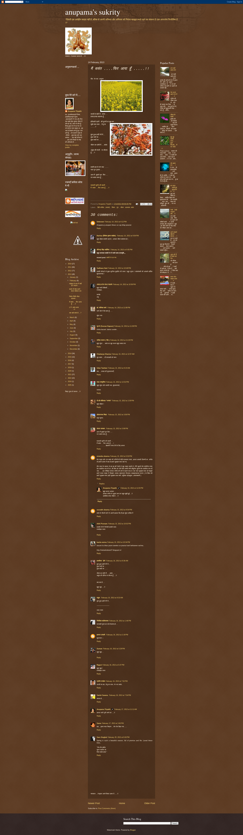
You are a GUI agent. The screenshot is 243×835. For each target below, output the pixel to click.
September (74, 338)
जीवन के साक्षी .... (173, 115)
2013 (70, 274)
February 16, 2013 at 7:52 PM (117, 681)
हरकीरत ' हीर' (101, 561)
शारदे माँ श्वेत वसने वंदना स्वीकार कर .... (75, 291)
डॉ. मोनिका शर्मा (102, 308)
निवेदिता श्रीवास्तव (102, 621)
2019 (70, 367)
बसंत (132, 207)
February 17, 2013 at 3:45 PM (113, 723)
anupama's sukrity (92, 12)
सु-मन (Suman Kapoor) (105, 326)
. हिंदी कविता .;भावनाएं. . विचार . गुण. (107, 207)
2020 (70, 371)
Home (122, 803)
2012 (70, 271)
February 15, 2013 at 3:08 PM (117, 428)
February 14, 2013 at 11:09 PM (125, 326)
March (72, 317)
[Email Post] (137, 204)
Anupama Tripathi (110, 488)
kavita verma (102, 542)
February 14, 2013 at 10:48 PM (119, 268)
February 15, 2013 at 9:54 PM (121, 510)
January (73, 277)
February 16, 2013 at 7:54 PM (120, 695)
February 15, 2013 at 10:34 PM (118, 542)
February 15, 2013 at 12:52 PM (117, 382)
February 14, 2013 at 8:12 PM (116, 222)
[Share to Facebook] (148, 204)
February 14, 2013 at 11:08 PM (119, 308)
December (74, 349)
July (71, 331)
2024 (70, 381)
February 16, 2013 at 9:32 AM (112, 598)
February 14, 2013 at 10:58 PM (124, 284)
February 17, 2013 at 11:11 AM (125, 709)
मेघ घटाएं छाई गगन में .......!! (173, 94)
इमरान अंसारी (101, 635)
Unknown (100, 222)
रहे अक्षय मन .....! (173, 164)
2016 (70, 360)
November (74, 345)
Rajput (99, 665)
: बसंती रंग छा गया (110, 257)
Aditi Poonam (102, 524)
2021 (70, 374)
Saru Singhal (102, 737)
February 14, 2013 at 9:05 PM (121, 250)
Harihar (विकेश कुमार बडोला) (106, 236)
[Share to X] (146, 204)
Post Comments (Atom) (107, 808)
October (73, 342)
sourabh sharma (103, 510)
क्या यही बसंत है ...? (75, 313)
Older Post (149, 803)
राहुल (98, 598)
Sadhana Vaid (102, 268)
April (72, 321)
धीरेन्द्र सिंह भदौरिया (103, 250)
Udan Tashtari (102, 368)
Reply (99, 228)
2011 (70, 267)
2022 (70, 378)
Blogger (133, 830)
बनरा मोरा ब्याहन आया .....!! (173, 279)
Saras (99, 723)
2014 (70, 353)
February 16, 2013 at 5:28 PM (114, 649)
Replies (102, 484)
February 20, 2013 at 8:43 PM (118, 737)
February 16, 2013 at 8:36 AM (117, 561)
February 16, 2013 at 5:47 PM (113, 665)
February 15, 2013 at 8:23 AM (119, 368)
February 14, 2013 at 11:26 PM (121, 340)
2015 (70, 357)
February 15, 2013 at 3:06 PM (119, 415)
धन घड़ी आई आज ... (173, 70)
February (73, 281)
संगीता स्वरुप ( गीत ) (103, 340)
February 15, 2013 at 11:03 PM (132, 488)
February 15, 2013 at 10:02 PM (119, 524)
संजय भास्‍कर (101, 428)
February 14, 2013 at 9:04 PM (128, 236)
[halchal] (74, 223)
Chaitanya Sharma (104, 354)
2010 (70, 264)
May (71, 324)
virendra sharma (103, 456)
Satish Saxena (102, 695)
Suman (99, 649)
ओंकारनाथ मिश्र (102, 415)
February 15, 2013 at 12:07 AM (123, 354)
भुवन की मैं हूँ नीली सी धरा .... (173, 256)
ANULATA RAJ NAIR (104, 284)
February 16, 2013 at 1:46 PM (120, 621)
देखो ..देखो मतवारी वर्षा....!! (173, 212)
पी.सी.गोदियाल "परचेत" (104, 401)
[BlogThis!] (144, 204)
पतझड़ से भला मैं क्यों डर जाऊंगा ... (75, 284)
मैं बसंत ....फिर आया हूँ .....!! (75, 303)
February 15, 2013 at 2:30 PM (123, 401)
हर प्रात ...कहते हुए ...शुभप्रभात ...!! (173, 188)
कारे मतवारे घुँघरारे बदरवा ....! (173, 234)
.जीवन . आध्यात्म (125, 207)
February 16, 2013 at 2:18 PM (117, 635)
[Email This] (141, 204)
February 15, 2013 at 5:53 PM (121, 456)
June (72, 328)
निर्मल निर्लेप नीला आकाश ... (74, 297)
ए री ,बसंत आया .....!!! (74, 308)
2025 (70, 385)
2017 (70, 364)
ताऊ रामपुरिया (101, 382)
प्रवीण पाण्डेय (101, 681)
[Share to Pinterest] (151, 204)
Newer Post (94, 803)
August (72, 335)
